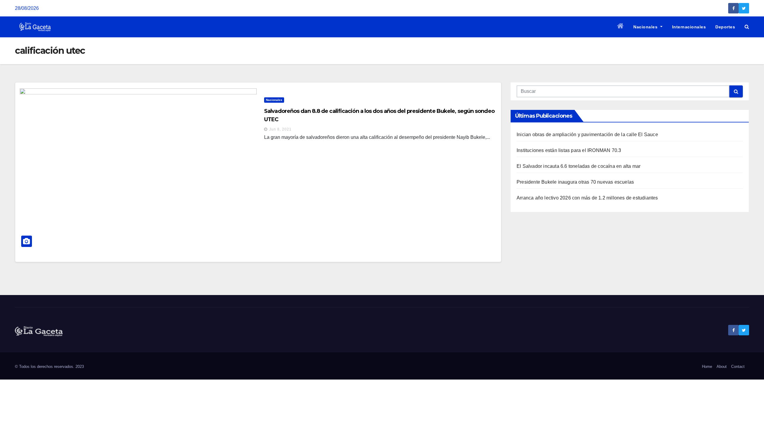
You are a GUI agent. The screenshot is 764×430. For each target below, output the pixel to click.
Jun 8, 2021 (280, 129)
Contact (738, 366)
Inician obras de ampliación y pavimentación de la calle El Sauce (587, 134)
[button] (747, 26)
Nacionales (646, 26)
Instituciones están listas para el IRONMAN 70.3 (569, 150)
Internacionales (689, 26)
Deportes (725, 26)
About (722, 366)
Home (707, 366)
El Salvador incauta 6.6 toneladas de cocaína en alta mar (578, 166)
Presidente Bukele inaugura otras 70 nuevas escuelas (575, 182)
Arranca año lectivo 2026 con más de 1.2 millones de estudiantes (587, 197)
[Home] (620, 26)
